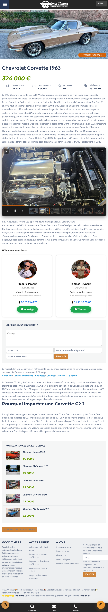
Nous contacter (62, 551)
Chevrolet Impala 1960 (34, 480)
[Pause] (15, 211)
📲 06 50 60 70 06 (80, 302)
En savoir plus (85, 595)
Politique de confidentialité (67, 563)
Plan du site (61, 555)
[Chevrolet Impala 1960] (13, 484)
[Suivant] (22, 211)
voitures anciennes (10, 556)
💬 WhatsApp (27, 309)
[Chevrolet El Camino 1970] (13, 469)
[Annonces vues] (5, 605)
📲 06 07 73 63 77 (27, 302)
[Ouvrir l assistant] (101, 605)
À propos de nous (63, 547)
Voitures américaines (23, 375)
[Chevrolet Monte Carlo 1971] (13, 512)
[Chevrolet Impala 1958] (13, 455)
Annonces (7, 375)
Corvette (51, 375)
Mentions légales (63, 559)
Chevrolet (40, 375)
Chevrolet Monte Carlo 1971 (36, 509)
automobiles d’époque (13, 568)
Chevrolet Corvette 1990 (35, 494)
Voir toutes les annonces (19, 529)
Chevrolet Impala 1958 (34, 452)
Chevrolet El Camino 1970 (35, 466)
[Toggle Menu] (4, 4)
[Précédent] (7, 211)
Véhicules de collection (11, 559)
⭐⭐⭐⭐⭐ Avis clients (13, 595)
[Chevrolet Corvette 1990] (13, 498)
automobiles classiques (12, 550)
